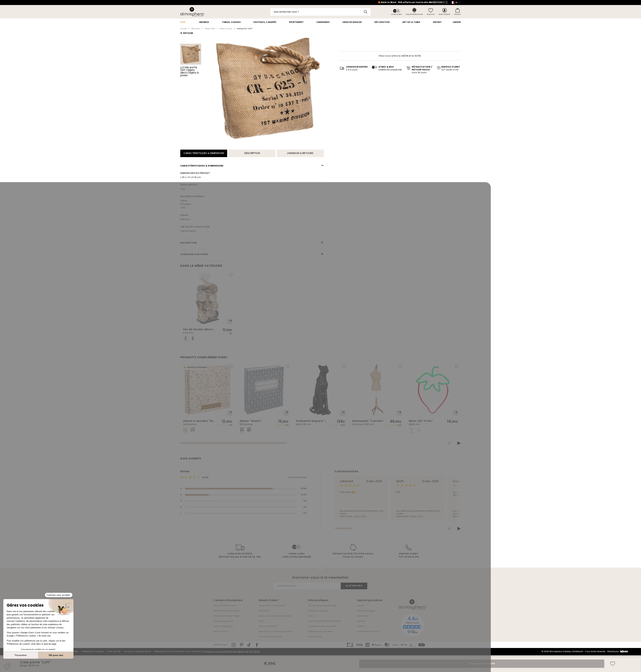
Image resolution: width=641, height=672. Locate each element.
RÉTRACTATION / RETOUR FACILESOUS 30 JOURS (353, 555)
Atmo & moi (220, 631)
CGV (310, 616)
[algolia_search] (365, 12)
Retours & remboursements (275, 616)
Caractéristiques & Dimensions (203, 153)
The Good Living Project (227, 616)
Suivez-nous (220, 645)
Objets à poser (226, 29)
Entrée (361, 626)
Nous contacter (268, 626)
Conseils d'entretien (271, 637)
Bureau (361, 621)
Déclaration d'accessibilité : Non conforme (178, 652)
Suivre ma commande (272, 606)
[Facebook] (256, 645)
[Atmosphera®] (412, 604)
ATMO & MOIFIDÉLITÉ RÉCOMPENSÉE (296, 555)
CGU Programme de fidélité (324, 621)
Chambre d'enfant (368, 631)
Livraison (264, 611)
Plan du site (315, 637)
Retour (188, 33)
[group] (207, 307)
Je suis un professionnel (322, 606)
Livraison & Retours (300, 153)
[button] (448, 443)
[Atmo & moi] (396, 12)
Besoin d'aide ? (436, 2)
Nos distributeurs (223, 621)
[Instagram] (233, 644)
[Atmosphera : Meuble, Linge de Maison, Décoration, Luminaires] (192, 11)
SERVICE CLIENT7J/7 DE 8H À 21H (408, 555)
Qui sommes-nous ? (225, 606)
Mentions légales (318, 611)
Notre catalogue (223, 626)
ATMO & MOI (390, 68)
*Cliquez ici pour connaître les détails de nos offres (231, 652)
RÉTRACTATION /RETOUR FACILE (422, 70)
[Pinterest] (241, 644)
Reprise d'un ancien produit (275, 631)
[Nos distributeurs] (414, 11)
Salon (360, 606)
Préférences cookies (320, 631)
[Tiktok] (249, 645)
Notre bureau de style (226, 611)
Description (252, 153)
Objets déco (210, 29)
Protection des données (322, 626)
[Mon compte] (445, 11)
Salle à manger (366, 611)
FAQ (261, 621)
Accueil (183, 29)
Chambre (362, 616)
